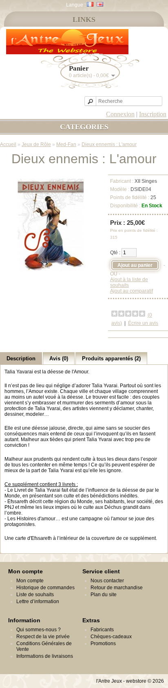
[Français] (90, 4)
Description (21, 358)
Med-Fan (66, 144)
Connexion (120, 114)
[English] (100, 4)
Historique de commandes (45, 587)
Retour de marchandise (117, 587)
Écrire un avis (143, 323)
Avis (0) (58, 358)
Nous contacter (107, 581)
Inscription (152, 114)
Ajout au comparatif (131, 291)
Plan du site (104, 594)
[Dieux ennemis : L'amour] (50, 270)
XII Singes (146, 181)
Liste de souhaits (35, 594)
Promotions (103, 643)
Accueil (8, 144)
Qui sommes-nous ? (38, 630)
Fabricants (102, 630)
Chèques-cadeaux (111, 636)
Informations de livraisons (44, 656)
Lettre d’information (37, 601)
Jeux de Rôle (36, 144)
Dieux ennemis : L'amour (109, 144)
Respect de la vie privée (43, 636)
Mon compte (30, 581)
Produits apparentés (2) (111, 358)
